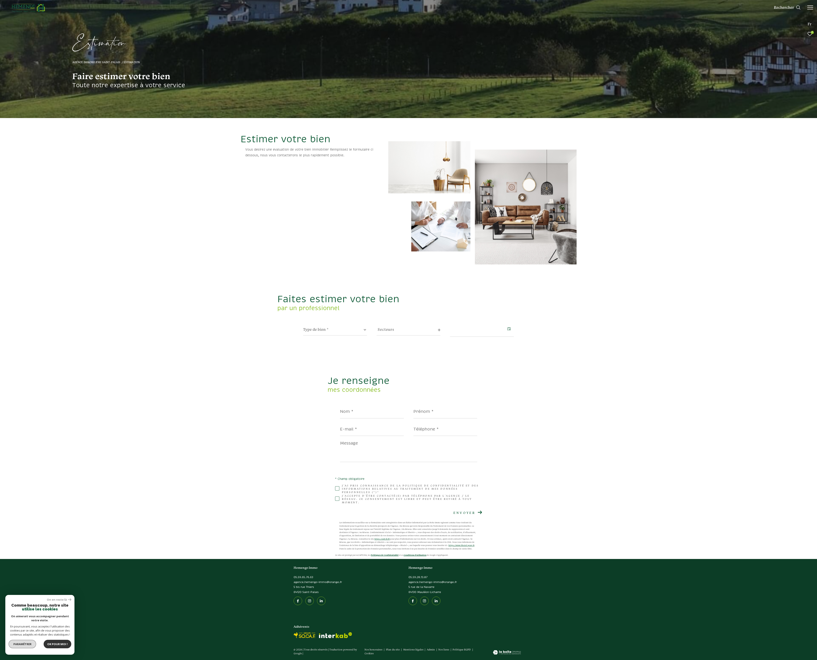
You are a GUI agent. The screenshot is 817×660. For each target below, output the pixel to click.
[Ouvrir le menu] (810, 7)
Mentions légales (413, 649)
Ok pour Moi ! (57, 644)
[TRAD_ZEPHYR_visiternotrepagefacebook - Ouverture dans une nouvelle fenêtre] (298, 601)
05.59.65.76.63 (303, 577)
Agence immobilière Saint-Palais (96, 62)
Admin (431, 649)
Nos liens (444, 649)
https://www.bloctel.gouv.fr (461, 545)
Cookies (369, 653)
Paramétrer (22, 644)
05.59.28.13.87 (417, 577)
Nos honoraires (373, 649)
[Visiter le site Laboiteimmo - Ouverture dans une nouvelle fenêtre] (506, 652)
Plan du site (393, 649)
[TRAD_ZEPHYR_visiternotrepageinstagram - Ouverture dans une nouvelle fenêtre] (309, 601)
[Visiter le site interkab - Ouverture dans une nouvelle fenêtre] (335, 635)
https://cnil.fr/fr (382, 539)
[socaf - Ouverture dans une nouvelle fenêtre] (305, 635)
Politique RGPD (462, 649)
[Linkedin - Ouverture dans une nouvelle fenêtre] (321, 601)
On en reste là (57, 599)
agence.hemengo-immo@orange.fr (318, 582)
